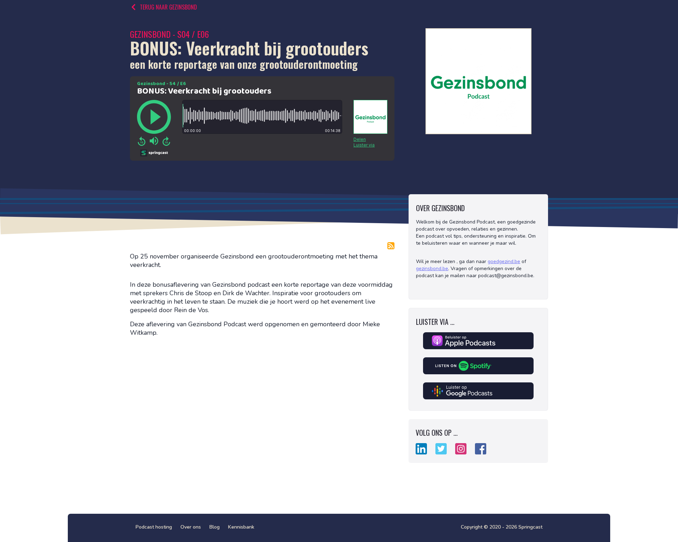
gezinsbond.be (432, 268)
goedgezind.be (504, 261)
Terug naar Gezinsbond (168, 7)
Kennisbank (241, 527)
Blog (214, 527)
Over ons (190, 527)
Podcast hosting (154, 527)
